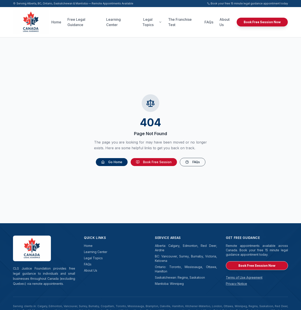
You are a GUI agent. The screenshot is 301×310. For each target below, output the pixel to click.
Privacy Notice (236, 283)
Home (56, 22)
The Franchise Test (180, 22)
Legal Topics (148, 22)
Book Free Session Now (262, 22)
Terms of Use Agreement (244, 277)
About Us (224, 22)
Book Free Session (157, 162)
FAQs (208, 22)
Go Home (115, 162)
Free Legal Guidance (76, 22)
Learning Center (113, 22)
